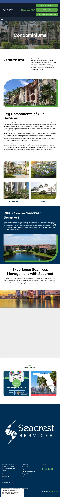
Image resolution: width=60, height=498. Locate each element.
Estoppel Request (27, 474)
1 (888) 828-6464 (28, 10)
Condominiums (26, 467)
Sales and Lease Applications (47, 14)
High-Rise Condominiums (28, 471)
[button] (2, 19)
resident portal (47, 9)
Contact (24, 476)
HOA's (23, 469)
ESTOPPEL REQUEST (46, 5)
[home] (7, 10)
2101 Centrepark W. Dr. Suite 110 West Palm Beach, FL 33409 (10, 468)
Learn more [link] (5, 495)
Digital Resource (53, 491)
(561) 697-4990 (6, 476)
